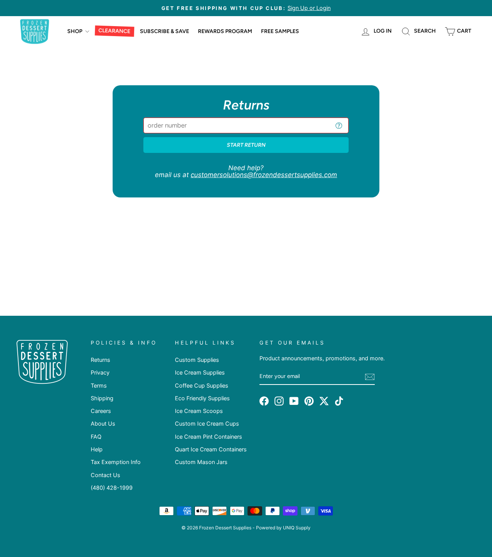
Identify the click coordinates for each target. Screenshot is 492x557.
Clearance (114, 31)
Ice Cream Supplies (200, 372)
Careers (101, 411)
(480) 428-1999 (112, 487)
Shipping (102, 398)
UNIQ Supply (297, 527)
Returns (100, 359)
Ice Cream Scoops (199, 411)
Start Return (246, 145)
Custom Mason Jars (201, 462)
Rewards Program (225, 31)
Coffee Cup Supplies (201, 385)
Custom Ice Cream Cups (207, 423)
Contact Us (105, 475)
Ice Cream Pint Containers (208, 436)
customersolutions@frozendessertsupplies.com (264, 175)
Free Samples (280, 31)
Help (97, 449)
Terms (99, 385)
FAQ (96, 436)
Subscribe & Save (164, 31)
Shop (75, 31)
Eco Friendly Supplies (202, 398)
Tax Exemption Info (116, 462)
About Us (103, 423)
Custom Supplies (197, 359)
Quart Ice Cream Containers (211, 449)
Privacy (100, 372)
